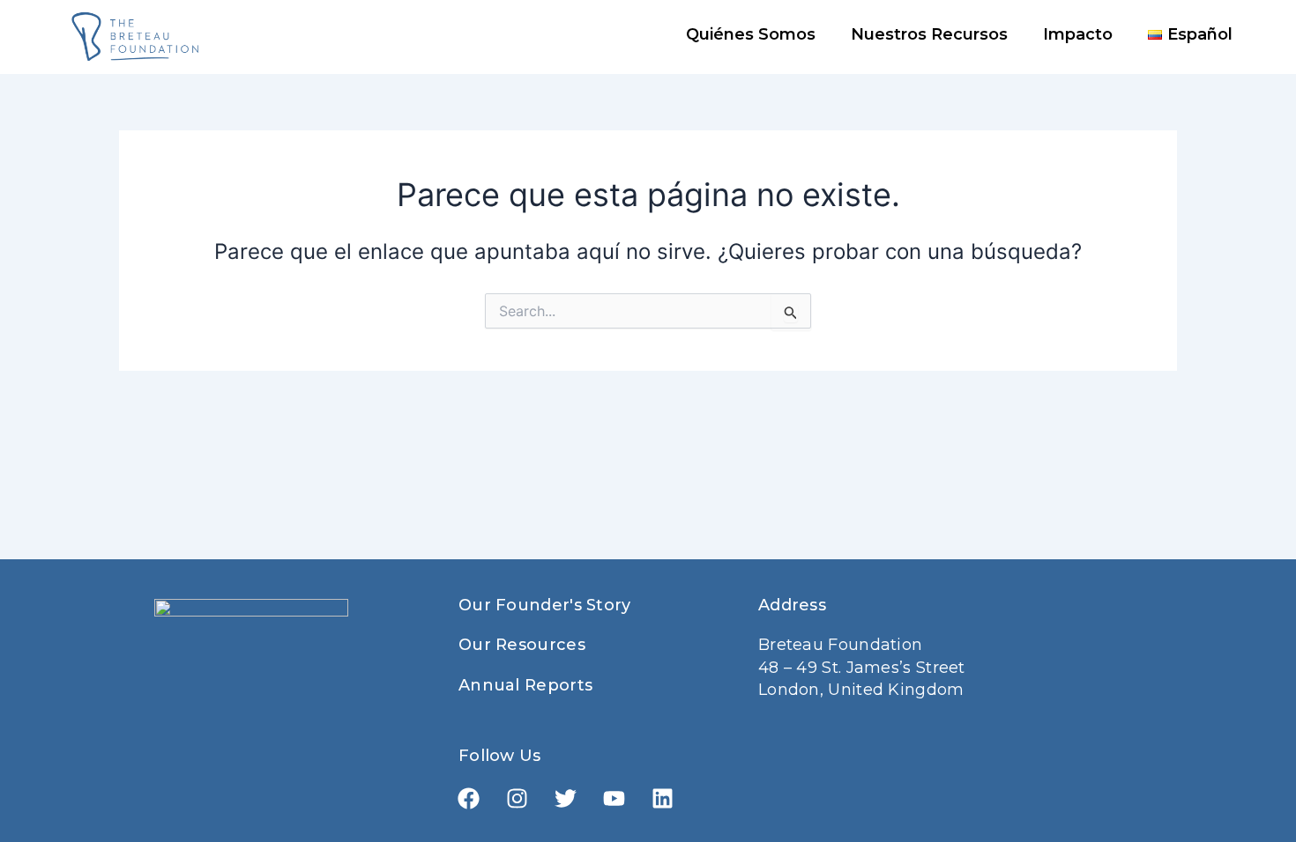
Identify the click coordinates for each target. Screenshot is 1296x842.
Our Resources (521, 644)
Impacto (1078, 34)
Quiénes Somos (751, 34)
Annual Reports (525, 685)
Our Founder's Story (544, 605)
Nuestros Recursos (929, 34)
